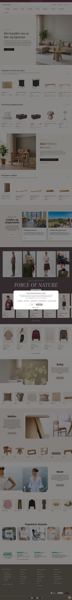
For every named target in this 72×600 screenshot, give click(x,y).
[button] (36, 307)
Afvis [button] (32, 304)
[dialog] (36, 300)
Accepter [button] (39, 304)
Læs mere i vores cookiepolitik (40, 298)
